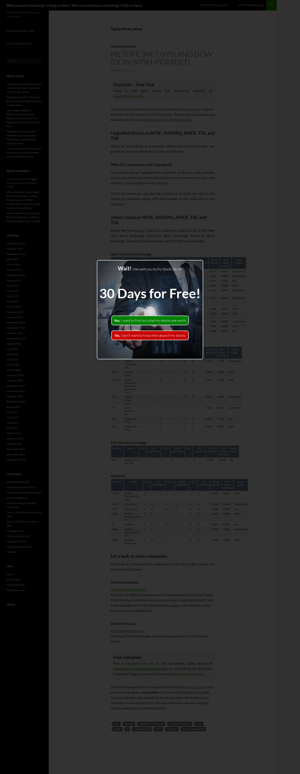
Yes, (150, 320)
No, (150, 335)
